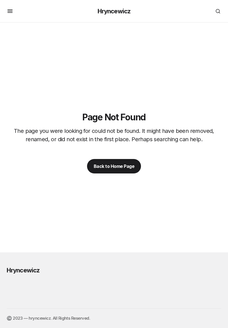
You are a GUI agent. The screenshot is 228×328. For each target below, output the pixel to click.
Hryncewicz (114, 11)
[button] (10, 11)
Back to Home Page (114, 166)
